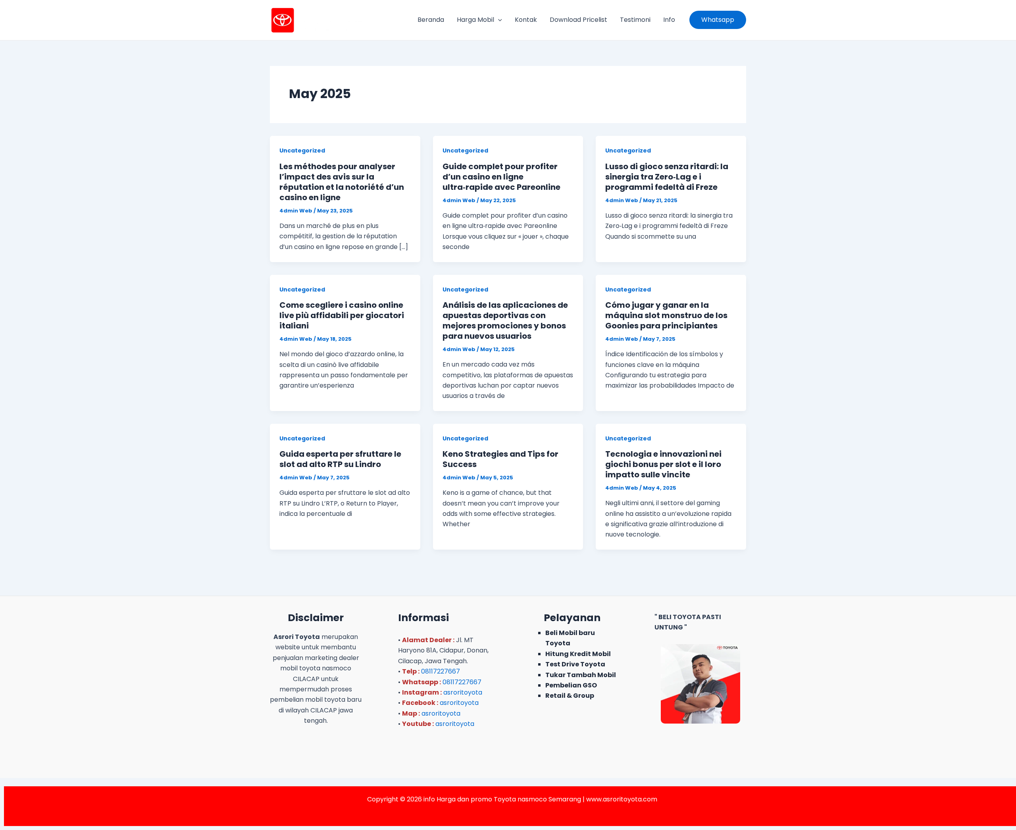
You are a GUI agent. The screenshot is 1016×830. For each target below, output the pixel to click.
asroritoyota (462, 692)
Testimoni (635, 19)
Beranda (431, 19)
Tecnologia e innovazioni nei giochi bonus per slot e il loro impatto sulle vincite (663, 464)
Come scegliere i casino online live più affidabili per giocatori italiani (341, 315)
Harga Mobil (475, 19)
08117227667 (440, 671)
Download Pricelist (578, 19)
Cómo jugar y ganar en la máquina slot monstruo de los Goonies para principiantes (666, 315)
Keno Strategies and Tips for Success (500, 459)
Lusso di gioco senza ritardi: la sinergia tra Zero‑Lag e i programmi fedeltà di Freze (666, 177)
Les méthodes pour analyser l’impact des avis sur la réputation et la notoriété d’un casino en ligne (341, 182)
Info (669, 19)
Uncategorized (302, 150)
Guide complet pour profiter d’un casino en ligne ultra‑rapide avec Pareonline (501, 177)
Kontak (526, 19)
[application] (498, 20)
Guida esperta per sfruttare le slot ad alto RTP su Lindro (340, 459)
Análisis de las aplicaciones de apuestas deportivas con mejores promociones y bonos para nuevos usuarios (505, 320)
